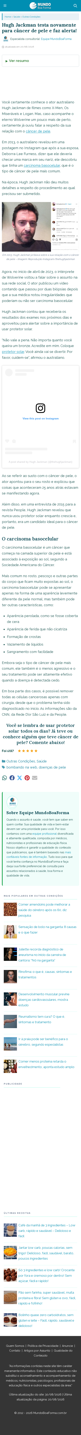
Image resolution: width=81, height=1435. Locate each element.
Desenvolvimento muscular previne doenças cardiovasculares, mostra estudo (44, 999)
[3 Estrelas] (28, 751)
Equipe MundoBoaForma (56, 38)
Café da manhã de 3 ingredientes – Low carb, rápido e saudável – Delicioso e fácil (46, 1230)
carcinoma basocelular (42, 165)
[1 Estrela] (19, 751)
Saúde (16, 16)
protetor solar (13, 352)
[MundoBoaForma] (40, 5)
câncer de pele (38, 131)
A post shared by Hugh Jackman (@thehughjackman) (40, 461)
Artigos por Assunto (37, 1350)
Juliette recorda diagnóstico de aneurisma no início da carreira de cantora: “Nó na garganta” (42, 954)
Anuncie (67, 1346)
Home (8, 16)
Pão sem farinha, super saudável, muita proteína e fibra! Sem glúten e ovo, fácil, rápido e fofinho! (47, 1298)
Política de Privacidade (43, 1346)
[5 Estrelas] (36, 751)
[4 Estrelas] (32, 751)
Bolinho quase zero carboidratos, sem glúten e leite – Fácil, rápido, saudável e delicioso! (46, 1320)
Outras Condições (31, 16)
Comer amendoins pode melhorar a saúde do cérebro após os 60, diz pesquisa (44, 910)
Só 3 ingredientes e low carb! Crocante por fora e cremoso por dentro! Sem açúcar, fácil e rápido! (46, 1275)
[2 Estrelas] (23, 751)
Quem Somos (15, 1346)
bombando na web (21, 767)
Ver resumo (19, 61)
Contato (14, 1350)
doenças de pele (52, 767)
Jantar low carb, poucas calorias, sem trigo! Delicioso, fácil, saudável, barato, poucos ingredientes (46, 1253)
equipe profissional (44, 833)
